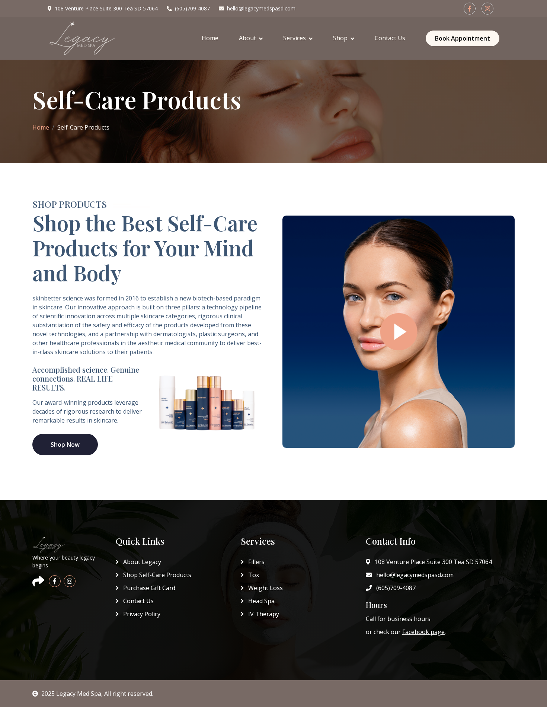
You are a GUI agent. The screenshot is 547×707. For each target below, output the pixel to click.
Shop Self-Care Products (156, 575)
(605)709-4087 (192, 8)
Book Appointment (462, 38)
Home (210, 38)
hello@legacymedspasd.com (261, 8)
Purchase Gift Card (148, 588)
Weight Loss (265, 588)
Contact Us (390, 38)
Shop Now (65, 444)
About (247, 38)
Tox (253, 575)
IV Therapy (263, 614)
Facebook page (423, 632)
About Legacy (141, 562)
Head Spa (261, 601)
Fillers (256, 562)
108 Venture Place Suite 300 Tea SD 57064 (106, 8)
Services (294, 38)
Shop (340, 38)
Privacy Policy (141, 614)
